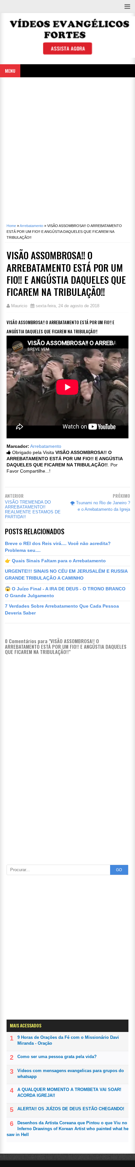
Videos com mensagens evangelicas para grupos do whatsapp (70, 1073)
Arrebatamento (45, 446)
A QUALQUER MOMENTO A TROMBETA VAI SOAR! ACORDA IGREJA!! (69, 1092)
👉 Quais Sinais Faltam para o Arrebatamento (55, 560)
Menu (10, 70)
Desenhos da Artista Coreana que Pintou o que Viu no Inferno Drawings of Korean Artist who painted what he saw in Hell (67, 1128)
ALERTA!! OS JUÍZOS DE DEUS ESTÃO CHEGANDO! (70, 1108)
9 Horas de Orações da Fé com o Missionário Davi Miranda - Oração (68, 1040)
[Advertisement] (67, 148)
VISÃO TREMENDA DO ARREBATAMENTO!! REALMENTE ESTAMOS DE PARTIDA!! (33, 509)
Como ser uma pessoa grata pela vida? (57, 1056)
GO (119, 870)
